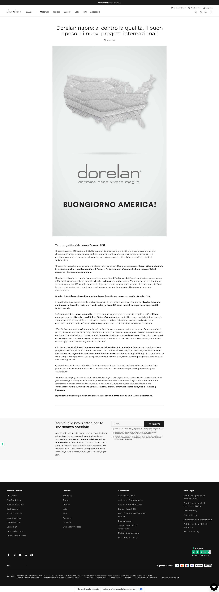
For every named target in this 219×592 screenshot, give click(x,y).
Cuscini (67, 12)
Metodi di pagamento (128, 533)
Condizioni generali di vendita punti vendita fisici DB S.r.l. (61, 577)
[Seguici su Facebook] (8, 555)
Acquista (116, 2)
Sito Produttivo (14, 500)
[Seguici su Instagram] (14, 555)
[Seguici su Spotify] (31, 555)
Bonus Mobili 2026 (127, 509)
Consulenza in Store (16, 536)
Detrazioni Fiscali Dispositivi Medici (131, 515)
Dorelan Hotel (13, 522)
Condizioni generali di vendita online (194, 497)
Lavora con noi (14, 518)
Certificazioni (13, 509)
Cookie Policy (190, 515)
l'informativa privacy (126, 428)
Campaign (12, 527)
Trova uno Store (14, 513)
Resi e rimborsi (125, 521)
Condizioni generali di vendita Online (28, 577)
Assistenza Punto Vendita (130, 500)
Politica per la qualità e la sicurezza (196, 525)
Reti (85, 12)
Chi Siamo (12, 496)
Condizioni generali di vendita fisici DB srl (194, 504)
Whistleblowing (191, 531)
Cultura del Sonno (15, 531)
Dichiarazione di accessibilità (198, 520)
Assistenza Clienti (126, 496)
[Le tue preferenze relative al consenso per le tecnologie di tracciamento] (2, 444)
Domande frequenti (127, 537)
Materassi (44, 12)
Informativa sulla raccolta (88, 589)
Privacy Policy (190, 511)
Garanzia (67, 522)
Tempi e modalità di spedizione (128, 527)
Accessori (95, 12)
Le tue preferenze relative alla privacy (119, 589)
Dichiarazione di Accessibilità (170, 577)
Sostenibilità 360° (15, 504)
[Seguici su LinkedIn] (25, 555)
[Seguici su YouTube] (20, 555)
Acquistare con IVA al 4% (130, 504)
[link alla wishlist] (206, 12)
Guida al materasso (72, 527)
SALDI (29, 12)
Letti (77, 12)
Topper (56, 12)
